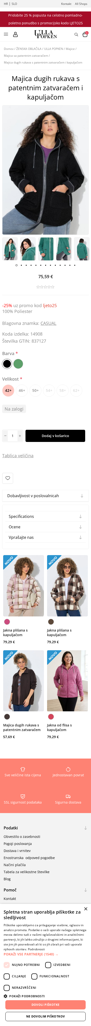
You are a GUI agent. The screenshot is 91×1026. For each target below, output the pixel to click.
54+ (49, 390)
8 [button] (50, 265)
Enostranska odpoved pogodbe (29, 857)
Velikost (11, 379)
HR (6, 4)
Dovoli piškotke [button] (46, 1005)
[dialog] (45, 965)
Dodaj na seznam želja (7, 478)
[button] (45, 954)
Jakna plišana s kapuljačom (15, 632)
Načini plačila (15, 864)
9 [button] (55, 265)
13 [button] (75, 265)
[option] (10, 248)
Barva (9, 353)
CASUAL (48, 323)
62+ (76, 390)
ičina (28, 455)
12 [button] (70, 265)
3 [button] (26, 265)
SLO (14, 4)
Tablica (9, 455)
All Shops (81, 4)
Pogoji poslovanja (18, 843)
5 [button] (36, 265)
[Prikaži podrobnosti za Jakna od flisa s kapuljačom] (67, 681)
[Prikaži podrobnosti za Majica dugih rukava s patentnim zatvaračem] (23, 681)
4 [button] (31, 265)
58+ (62, 390)
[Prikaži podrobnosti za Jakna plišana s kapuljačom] (23, 585)
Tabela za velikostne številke (27, 872)
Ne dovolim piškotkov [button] (45, 1016)
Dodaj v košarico (55, 435)
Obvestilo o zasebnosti (22, 836)
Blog (7, 879)
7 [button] (46, 265)
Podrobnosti (36, 949)
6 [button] (41, 265)
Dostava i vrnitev (17, 850)
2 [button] (21, 265)
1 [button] (16, 265)
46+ (22, 390)
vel (20, 455)
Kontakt (66, 4)
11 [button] (65, 265)
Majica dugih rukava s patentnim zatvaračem (22, 727)
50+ (35, 390)
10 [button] (60, 265)
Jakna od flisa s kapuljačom (59, 727)
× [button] (85, 909)
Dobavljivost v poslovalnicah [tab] (33, 495)
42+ (8, 390)
